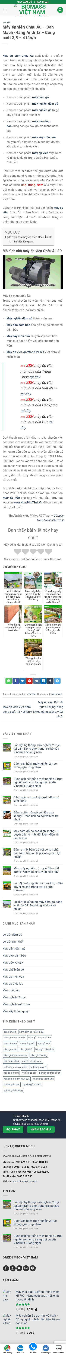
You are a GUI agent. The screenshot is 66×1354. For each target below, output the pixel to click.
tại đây (34, 377)
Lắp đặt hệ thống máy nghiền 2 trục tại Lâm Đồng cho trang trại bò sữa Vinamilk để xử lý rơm (37, 748)
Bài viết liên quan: (23, 241)
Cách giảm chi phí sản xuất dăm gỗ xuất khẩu (36, 799)
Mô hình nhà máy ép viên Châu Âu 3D (29, 237)
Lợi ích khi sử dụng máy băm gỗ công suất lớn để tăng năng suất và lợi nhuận (38, 905)
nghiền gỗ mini (11, 1072)
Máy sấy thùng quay (16, 1011)
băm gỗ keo (43, 1043)
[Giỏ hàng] (60, 10)
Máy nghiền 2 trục (14, 997)
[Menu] (5, 10)
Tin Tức (7, 22)
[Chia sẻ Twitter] (22, 681)
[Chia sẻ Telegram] (57, 681)
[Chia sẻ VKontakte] (36, 681)
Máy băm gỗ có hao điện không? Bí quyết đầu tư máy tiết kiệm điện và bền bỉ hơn (36, 834)
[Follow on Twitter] (19, 1268)
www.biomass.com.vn (25, 1181)
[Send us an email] (26, 1268)
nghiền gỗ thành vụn (43, 1078)
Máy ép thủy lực (13, 983)
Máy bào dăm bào (14, 955)
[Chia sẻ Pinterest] (29, 681)
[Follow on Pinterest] (33, 1268)
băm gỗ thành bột (44, 1049)
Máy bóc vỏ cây (13, 962)
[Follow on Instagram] (13, 1268)
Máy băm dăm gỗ (14, 948)
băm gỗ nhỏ (26, 1049)
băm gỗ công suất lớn (39, 1037)
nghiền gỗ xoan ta (32, 1084)
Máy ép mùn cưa (13, 976)
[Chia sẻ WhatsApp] (8, 681)
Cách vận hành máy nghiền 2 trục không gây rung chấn (35, 765)
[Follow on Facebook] (6, 1268)
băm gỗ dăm (10, 1043)
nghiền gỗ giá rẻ (39, 1067)
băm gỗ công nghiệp (14, 1037)
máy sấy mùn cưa (44, 137)
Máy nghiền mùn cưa (16, 1004)
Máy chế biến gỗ (13, 969)
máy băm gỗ (40, 97)
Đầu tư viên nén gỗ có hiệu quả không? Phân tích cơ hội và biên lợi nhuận (36, 816)
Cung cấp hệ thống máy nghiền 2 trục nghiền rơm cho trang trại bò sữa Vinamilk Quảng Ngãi (38, 782)
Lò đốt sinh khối (13, 941)
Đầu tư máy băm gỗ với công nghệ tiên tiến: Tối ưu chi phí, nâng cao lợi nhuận (37, 853)
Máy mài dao (11, 990)
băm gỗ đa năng (39, 1055)
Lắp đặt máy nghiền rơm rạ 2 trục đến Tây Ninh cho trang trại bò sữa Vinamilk (38, 886)
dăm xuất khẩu (11, 1061)
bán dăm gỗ (10, 1032)
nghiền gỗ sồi (29, 1072)
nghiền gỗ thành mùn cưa (17, 1078)
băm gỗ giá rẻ (27, 1043)
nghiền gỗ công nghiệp (15, 1067)
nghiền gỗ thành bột (49, 1072)
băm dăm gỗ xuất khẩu (31, 1032)
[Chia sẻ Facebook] (15, 681)
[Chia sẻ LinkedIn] (43, 681)
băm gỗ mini (10, 1049)
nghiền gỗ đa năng (13, 1090)
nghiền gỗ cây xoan (32, 1061)
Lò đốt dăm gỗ (12, 934)
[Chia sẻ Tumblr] (50, 681)
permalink (57, 694)
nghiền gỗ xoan (12, 1084)
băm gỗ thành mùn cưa (15, 1055)
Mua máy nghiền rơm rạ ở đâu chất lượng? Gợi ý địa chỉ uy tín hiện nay (36, 869)
